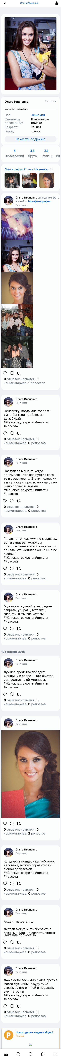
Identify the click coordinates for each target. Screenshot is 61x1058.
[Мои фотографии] (12, 180)
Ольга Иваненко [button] (29, 2)
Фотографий (14, 153)
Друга (32, 153)
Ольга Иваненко (26, 197)
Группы (46, 153)
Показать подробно (30, 139)
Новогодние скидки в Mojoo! (34, 1032)
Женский (38, 115)
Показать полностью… (21, 935)
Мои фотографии (39, 201)
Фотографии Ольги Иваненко (27, 169)
